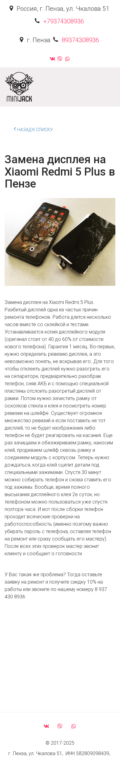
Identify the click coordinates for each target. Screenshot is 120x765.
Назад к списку (35, 129)
